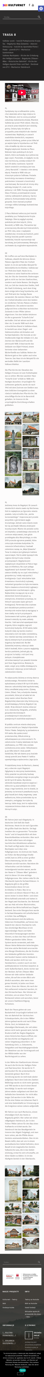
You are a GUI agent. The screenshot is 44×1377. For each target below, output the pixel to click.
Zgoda (22, 1370)
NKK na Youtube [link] (31, 1303)
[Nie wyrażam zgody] (20, 1373)
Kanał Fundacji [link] (30, 1308)
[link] (41, 9)
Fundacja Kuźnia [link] (8, 1308)
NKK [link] (4, 1303)
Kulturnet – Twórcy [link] (10, 1300)
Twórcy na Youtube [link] (32, 1300)
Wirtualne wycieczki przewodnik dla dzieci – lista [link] (33, 1314)
